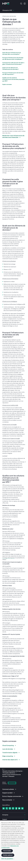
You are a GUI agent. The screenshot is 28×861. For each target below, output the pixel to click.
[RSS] (22, 808)
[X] (7, 808)
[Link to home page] (3, 769)
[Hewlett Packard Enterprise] (5, 4)
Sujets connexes (7, 84)
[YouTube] (19, 808)
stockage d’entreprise (8, 557)
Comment (8, 789)
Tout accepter (7, 850)
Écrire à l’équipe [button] (11, 796)
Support (7, 793)
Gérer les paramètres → (8, 858)
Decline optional (7, 855)
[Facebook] (16, 808)
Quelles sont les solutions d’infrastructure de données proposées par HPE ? (13, 79)
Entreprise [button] (5, 815)
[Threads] (13, 808)
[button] (21, 3)
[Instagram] (10, 808)
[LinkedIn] (3, 808)
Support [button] (4, 819)
